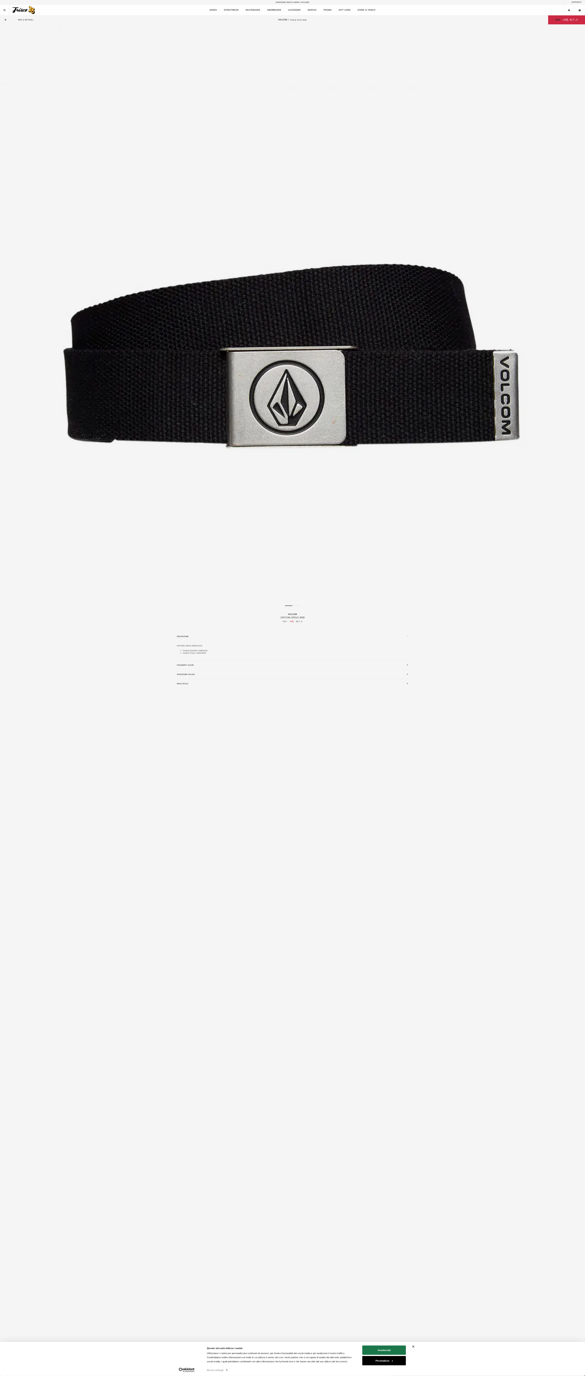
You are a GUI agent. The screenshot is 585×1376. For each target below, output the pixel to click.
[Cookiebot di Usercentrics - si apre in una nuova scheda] (186, 1370)
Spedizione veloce (186, 674)
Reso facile (182, 684)
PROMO (328, 10)
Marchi (312, 10)
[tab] (292, 636)
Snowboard (274, 10)
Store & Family (367, 10)
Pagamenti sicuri (185, 665)
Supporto (576, 2)
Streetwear (231, 10)
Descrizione (183, 636)
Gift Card (345, 10)
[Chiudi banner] (413, 1347)
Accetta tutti (384, 1350)
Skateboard (253, 10)
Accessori (294, 10)
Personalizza (382, 1360)
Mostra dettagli (215, 1370)
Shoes (213, 10)
